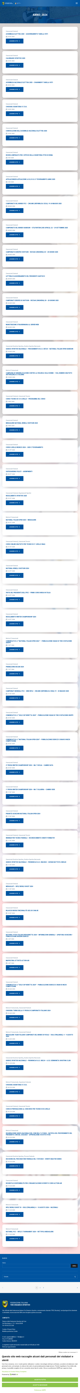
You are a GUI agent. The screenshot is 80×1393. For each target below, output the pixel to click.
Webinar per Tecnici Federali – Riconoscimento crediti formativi (30, 838)
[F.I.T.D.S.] (11, 3)
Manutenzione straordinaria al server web (22, 325)
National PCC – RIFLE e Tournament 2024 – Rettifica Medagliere (29, 1232)
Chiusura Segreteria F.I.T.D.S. (16, 107)
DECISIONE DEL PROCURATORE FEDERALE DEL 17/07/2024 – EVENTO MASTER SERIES (34, 1159)
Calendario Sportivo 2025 (15, 58)
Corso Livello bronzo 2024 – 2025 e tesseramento (24, 447)
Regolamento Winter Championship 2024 (21, 617)
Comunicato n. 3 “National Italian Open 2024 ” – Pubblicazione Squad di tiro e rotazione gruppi (39, 642)
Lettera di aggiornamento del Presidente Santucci (25, 276)
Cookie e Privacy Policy (8, 1329)
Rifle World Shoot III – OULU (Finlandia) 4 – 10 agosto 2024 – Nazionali (32, 1207)
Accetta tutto (40, 1379)
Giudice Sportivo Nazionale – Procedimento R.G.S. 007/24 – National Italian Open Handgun (39, 349)
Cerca (4, 1263)
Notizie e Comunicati (12, 370)
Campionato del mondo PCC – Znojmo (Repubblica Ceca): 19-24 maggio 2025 (34, 203)
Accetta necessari (40, 1385)
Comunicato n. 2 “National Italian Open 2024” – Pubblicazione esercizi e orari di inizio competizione (38, 740)
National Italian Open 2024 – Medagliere (21, 520)
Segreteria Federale (25, 1082)
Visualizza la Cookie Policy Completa (14, 1371)
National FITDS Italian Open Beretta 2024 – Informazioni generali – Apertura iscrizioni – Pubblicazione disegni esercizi (39, 935)
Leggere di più (13, 41)
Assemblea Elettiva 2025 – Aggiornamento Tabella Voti (27, 34)
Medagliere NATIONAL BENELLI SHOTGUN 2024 (22, 423)
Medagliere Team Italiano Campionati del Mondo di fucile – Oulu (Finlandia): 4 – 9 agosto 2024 (39, 1035)
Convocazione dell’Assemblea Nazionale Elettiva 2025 (26, 131)
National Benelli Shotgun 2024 (17, 568)
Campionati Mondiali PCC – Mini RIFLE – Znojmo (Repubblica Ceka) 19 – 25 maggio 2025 (37, 691)
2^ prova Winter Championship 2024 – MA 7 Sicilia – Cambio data (29, 765)
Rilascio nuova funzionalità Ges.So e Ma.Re (22, 910)
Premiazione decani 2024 (15, 667)
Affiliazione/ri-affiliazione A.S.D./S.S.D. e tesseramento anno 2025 (30, 179)
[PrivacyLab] (13, 1374)
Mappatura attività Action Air (17, 960)
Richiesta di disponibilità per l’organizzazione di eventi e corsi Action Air (34, 1183)
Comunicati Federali (12, 31)
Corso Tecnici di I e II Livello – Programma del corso (25, 399)
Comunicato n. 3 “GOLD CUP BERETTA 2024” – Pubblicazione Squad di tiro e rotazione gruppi (39, 715)
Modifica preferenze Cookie (10, 1331)
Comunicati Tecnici (24, 396)
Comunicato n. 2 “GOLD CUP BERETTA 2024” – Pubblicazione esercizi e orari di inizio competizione (36, 985)
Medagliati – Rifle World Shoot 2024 (19, 886)
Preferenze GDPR (40, 1390)
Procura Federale (29, 1156)
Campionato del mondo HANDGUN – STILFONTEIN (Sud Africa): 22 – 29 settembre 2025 (37, 228)
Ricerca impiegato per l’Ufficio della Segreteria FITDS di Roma (29, 155)
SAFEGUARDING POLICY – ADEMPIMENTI (19, 471)
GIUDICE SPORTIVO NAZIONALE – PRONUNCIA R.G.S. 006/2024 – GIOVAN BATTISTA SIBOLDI (36, 862)
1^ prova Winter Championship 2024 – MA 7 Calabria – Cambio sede (30, 789)
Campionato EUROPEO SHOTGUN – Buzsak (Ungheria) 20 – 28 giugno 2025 (32, 252)
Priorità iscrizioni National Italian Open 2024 (23, 814)
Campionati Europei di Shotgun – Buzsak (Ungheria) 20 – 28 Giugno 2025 (32, 300)
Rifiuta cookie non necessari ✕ (68, 1352)
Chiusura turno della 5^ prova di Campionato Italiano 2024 (28, 1010)
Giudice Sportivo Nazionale (32, 346)
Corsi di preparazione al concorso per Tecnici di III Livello (28, 1109)
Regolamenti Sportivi (25, 493)
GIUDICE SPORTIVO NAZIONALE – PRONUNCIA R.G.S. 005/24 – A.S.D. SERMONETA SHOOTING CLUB (38, 1060)
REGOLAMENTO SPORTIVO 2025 (16, 496)
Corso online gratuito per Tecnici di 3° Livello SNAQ (25, 544)
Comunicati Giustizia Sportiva (14, 346)
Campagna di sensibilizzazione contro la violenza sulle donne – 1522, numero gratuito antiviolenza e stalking (39, 374)
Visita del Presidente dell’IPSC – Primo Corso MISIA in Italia (28, 593)
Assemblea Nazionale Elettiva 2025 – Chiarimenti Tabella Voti (29, 82)
